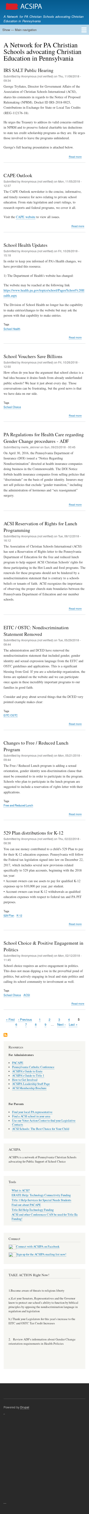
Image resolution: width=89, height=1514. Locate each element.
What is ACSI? (21, 1190)
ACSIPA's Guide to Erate (27, 1071)
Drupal (24, 1407)
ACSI (26, 995)
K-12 (19, 915)
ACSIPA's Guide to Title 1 (28, 1076)
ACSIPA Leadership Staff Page (31, 1084)
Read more (75, 157)
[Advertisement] (44, 1458)
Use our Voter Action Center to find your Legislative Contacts (43, 1123)
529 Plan (9, 915)
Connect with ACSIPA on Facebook (37, 1246)
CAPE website (25, 217)
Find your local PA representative (32, 1112)
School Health (12, 329)
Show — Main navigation (19, 29)
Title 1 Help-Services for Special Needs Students (41, 1200)
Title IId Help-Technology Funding (33, 1210)
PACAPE (17, 1063)
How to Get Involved (24, 1080)
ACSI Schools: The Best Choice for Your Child (40, 1129)
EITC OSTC (11, 715)
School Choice (12, 407)
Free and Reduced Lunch (18, 805)
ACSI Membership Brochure (29, 1088)
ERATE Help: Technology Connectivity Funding (41, 1195)
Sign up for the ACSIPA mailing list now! (41, 1254)
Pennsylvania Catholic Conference (33, 1067)
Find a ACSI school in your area (31, 1116)
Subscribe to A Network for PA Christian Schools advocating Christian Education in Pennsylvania (5, 1035)
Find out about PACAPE (26, 1205)
